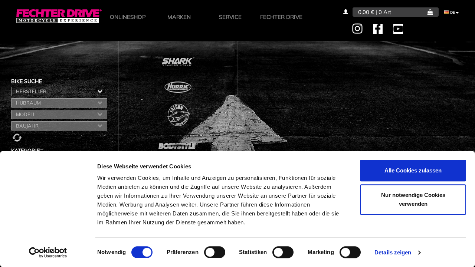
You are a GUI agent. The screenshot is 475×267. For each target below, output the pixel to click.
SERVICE (230, 16)
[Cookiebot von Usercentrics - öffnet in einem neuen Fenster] (48, 252)
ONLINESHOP (128, 16)
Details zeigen (392, 252)
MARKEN (179, 16)
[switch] (214, 252)
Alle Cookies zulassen (413, 170)
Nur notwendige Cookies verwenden (413, 199)
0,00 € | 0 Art (374, 12)
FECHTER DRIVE (281, 16)
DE (452, 12)
